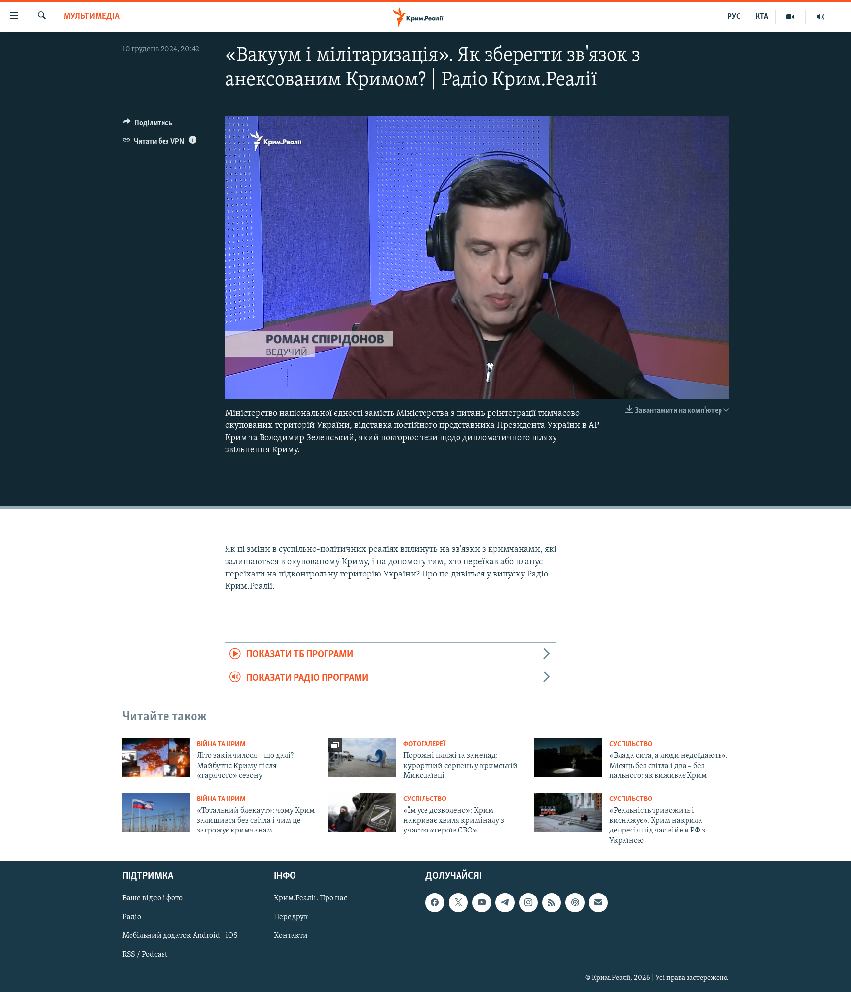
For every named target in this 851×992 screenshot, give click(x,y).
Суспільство (630, 744)
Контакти (291, 936)
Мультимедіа (92, 16)
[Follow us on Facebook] (435, 902)
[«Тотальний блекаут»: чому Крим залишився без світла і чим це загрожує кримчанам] (156, 812)
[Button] (147, 125)
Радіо (131, 917)
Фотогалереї (424, 744)
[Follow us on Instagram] (528, 902)
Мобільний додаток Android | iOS (180, 936)
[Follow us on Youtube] (481, 902)
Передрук (291, 917)
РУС (734, 17)
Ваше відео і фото (152, 898)
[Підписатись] (598, 902)
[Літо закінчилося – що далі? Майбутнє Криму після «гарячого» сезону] (156, 757)
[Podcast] (574, 902)
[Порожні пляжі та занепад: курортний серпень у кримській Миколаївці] (362, 757)
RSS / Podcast (144, 955)
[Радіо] (820, 17)
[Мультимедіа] (791, 17)
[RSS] (551, 902)
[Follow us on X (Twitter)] (458, 902)
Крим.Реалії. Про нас (310, 898)
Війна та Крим (221, 744)
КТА (761, 17)
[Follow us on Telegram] (504, 902)
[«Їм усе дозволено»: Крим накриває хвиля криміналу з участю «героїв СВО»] (362, 812)
